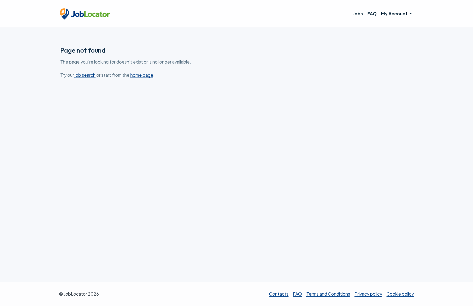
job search (85, 75)
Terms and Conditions (328, 294)
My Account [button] (394, 13)
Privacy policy (368, 294)
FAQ (372, 13)
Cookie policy (400, 294)
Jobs (358, 13)
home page (141, 75)
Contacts (279, 294)
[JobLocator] (85, 13)
